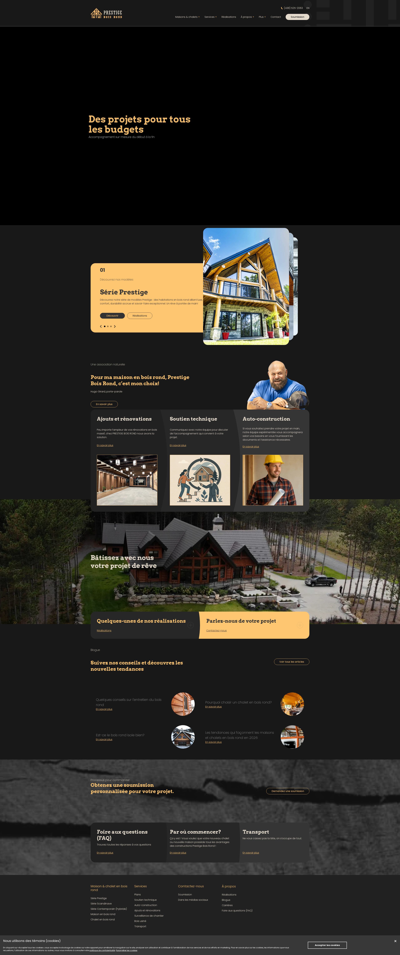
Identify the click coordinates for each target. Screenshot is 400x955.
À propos (247, 17)
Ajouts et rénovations (147, 910)
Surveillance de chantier (149, 916)
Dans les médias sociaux (193, 900)
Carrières (227, 905)
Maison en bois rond (103, 914)
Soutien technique (145, 900)
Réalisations (229, 17)
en (308, 8)
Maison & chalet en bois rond (109, 888)
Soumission (185, 894)
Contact (276, 17)
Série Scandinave (101, 903)
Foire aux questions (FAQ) (237, 910)
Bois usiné (140, 921)
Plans (137, 894)
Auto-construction (145, 905)
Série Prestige (99, 898)
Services (211, 17)
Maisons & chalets (187, 17)
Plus (262, 17)
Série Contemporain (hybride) (109, 909)
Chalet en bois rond (103, 919)
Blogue (226, 900)
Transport (140, 926)
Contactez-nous (191, 886)
